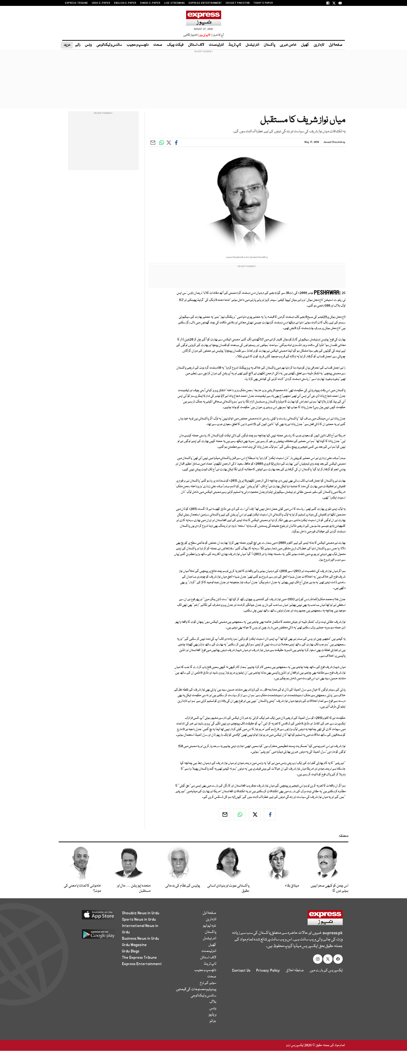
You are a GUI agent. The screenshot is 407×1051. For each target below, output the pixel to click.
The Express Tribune (139, 957)
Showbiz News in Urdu (140, 913)
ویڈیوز (212, 1015)
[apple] (89, 916)
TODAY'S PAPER (263, 3)
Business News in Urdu (140, 938)
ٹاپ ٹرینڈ (234, 45)
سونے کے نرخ (208, 983)
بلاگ (212, 1002)
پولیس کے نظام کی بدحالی (182, 886)
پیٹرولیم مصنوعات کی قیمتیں (196, 989)
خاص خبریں (288, 45)
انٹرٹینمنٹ (216, 45)
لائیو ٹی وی (204, 35)
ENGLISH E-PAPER (125, 3)
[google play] (89, 935)
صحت (157, 45)
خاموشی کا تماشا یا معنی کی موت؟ (82, 888)
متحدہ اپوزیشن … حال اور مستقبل (134, 888)
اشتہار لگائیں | (191, 35)
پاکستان (269, 45)
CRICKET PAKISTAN (238, 3)
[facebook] (270, 814)
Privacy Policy (268, 970)
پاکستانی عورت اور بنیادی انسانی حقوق (228, 888)
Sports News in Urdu (139, 919)
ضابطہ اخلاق (295, 970)
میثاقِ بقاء (292, 886)
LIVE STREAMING (174, 3)
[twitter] (254, 814)
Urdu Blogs (130, 951)
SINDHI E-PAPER (150, 3)
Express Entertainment (142, 964)
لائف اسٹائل (196, 45)
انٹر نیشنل (252, 45)
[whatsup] (239, 814)
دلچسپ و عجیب (138, 45)
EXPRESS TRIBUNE (76, 3)
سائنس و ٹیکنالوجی (109, 45)
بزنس (88, 45)
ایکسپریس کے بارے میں (326, 970)
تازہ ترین (319, 45)
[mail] (224, 814)
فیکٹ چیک (175, 45)
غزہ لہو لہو (209, 926)
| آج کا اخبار (217, 35)
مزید (66, 45)
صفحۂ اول (335, 45)
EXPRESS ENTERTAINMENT (205, 3)
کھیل (305, 45)
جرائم (213, 1021)
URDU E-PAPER (101, 3)
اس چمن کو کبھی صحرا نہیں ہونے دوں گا (329, 888)
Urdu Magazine (134, 945)
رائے (77, 45)
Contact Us (241, 970)
